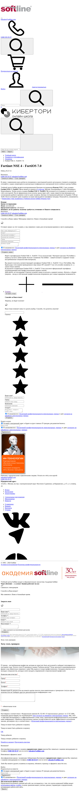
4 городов (40, 189)
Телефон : (4, 616)
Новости (8, 501)
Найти (3, 151)
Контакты (8, 508)
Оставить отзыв (11, 293)
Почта (3, 682)
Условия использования (9, 564)
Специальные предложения (14, 497)
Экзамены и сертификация (14, 157)
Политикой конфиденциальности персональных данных (35, 248)
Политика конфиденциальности (29, 564)
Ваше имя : (5, 612)
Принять (4, 789)
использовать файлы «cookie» (11, 785)
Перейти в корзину (7, 742)
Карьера (8, 506)
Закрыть (10, 151)
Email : (3, 620)
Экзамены (8, 159)
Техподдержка (10, 493)
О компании (9, 504)
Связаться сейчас (7, 178)
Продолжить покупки (22, 742)
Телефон (4, 686)
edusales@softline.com (8, 19)
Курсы (7, 490)
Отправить (9, 418)
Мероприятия (10, 499)
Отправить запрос (7, 252)
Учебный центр (10, 155)
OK (2, 732)
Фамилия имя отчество (9, 674)
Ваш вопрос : (6, 624)
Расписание (9, 492)
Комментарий (38, 691)
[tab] (39, 291)
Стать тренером (20, 178)
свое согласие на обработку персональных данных (50, 715)
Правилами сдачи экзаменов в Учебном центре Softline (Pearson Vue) (26, 198)
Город (3, 678)
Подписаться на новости (9, 71)
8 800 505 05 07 (13, 751)
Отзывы (8, 510)
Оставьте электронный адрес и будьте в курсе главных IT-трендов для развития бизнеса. (34, 423)
